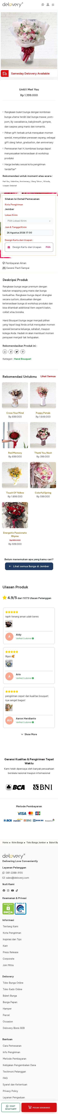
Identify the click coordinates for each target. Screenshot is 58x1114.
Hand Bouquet (22, 358)
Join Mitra (8, 965)
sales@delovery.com (17, 877)
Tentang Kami (10, 926)
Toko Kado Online (12, 989)
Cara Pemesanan (12, 1045)
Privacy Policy (10, 1091)
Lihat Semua (48, 376)
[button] (29, 221)
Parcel (6, 1015)
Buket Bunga (10, 995)
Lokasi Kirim (11, 215)
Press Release (10, 952)
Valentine (14, 181)
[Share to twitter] (11, 351)
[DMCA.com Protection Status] (8, 908)
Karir (5, 945)
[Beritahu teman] (5, 351)
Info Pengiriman (11, 1052)
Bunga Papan (10, 1002)
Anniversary (25, 181)
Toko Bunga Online (13, 982)
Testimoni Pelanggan (14, 1071)
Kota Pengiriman (14, 204)
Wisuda (46, 181)
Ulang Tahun (36, 181)
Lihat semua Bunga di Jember (31, 566)
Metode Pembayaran (14, 1058)
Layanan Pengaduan (14, 1097)
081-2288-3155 (14, 872)
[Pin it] (22, 351)
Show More (30, 734)
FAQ (5, 1078)
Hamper (7, 1008)
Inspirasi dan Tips (12, 939)
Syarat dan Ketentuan (15, 1084)
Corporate (8, 958)
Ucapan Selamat (10, 185)
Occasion (8, 1021)
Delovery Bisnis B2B (14, 1028)
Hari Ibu (6, 181)
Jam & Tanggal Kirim (16, 227)
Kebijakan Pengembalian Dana (19, 1065)
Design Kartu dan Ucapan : (19, 240)
